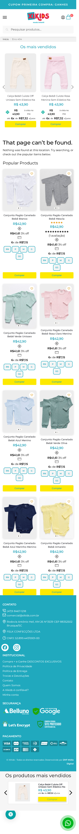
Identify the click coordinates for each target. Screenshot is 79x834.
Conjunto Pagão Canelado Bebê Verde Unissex (19, 334)
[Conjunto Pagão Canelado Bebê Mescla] (57, 190)
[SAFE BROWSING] (46, 714)
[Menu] (8, 17)
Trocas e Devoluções (16, 675)
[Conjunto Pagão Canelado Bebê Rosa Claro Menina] (57, 305)
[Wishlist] (32, 173)
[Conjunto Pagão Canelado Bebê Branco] (19, 190)
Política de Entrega (15, 671)
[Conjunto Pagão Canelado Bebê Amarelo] (57, 518)
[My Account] (63, 17)
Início (6, 39)
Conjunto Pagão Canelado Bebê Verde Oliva (57, 441)
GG (19, 256)
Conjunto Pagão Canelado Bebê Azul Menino (19, 438)
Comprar (52, 799)
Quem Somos (11, 685)
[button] (68, 18)
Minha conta (11, 694)
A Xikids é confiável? (16, 690)
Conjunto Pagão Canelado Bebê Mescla (57, 217)
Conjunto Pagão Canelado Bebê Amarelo (57, 545)
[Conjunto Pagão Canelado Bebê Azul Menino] (19, 411)
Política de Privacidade (17, 666)
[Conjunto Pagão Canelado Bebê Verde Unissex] (19, 306)
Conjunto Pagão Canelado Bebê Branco (19, 217)
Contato (8, 680)
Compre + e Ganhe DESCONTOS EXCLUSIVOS (32, 661)
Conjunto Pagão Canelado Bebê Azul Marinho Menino (19, 545)
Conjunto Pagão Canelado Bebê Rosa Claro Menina (57, 332)
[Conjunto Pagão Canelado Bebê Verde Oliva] (57, 412)
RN (7, 249)
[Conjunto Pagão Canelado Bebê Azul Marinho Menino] (19, 518)
